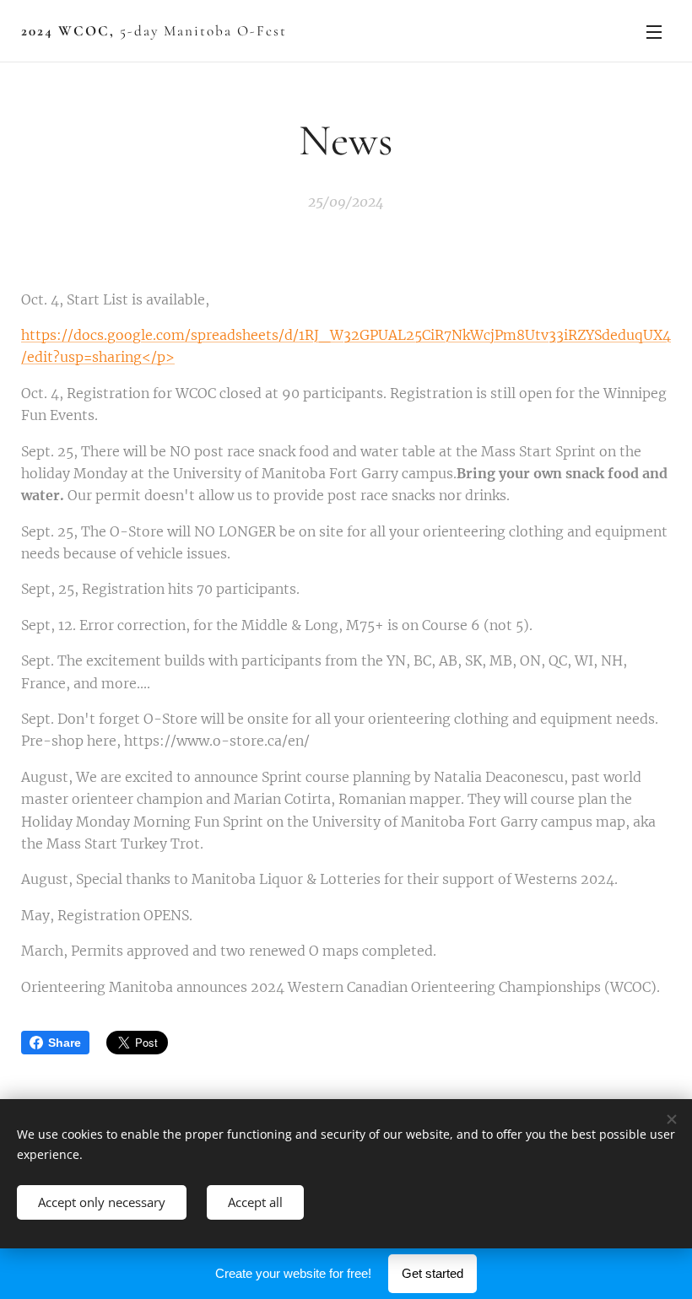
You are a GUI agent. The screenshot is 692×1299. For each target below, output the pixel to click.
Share (64, 1042)
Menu (654, 31)
